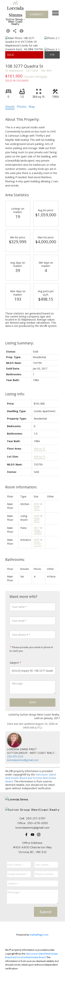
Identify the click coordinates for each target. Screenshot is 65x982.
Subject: (14, 662)
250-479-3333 (15, 756)
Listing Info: (15, 394)
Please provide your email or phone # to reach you (31, 649)
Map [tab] (32, 107)
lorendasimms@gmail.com (22, 760)
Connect (37, 14)
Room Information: (21, 487)
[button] (37, 14)
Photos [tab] (22, 107)
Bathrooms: (15, 559)
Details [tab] (10, 107)
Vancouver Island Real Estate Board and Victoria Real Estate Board (30, 778)
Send (32, 702)
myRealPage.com (39, 934)
